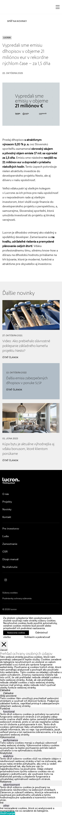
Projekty (7, 501)
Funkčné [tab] (5, 708)
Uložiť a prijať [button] (7, 813)
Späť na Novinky (17, 21)
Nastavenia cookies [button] (16, 632)
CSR (5, 551)
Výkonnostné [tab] (7, 737)
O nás (5, 494)
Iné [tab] (1, 802)
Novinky (6, 509)
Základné (8, 693)
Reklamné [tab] (5, 781)
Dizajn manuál (10, 559)
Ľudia (5, 536)
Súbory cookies (10, 592)
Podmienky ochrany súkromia (16, 598)
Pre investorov (10, 528)
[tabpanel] (31, 702)
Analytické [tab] (6, 753)
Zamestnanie (9, 544)
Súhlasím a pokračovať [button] (37, 637)
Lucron (7, 37)
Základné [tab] (5, 690)
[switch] (1, 711)
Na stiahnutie (9, 567)
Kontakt (6, 517)
